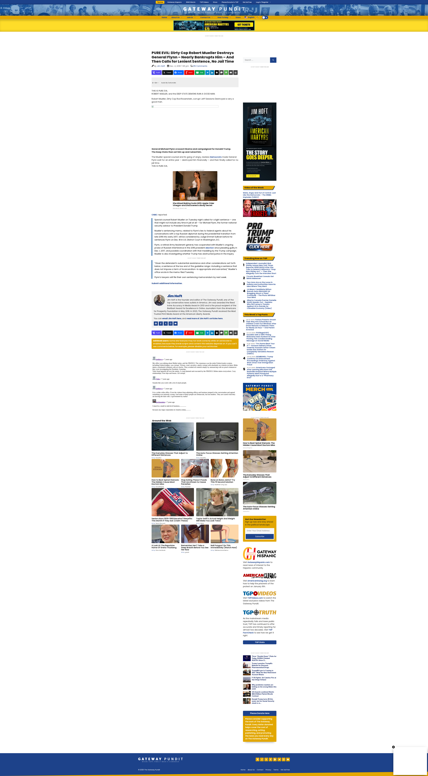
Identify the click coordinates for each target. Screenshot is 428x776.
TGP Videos (204, 2)
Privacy (268, 770)
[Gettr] (262, 759)
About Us (175, 17)
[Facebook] (270, 759)
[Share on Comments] (221, 72)
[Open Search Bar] (257, 17)
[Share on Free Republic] (217, 72)
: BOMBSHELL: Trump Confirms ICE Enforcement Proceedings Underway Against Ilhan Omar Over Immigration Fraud (261, 361)
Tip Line (160, 2)
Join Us (190, 17)
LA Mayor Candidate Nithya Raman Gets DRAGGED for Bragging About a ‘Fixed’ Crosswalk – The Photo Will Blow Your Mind (261, 293)
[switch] (265, 17)
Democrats (216, 157)
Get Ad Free (247, 2)
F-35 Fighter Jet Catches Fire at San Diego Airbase (264, 679)
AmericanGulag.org (257, 580)
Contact (260, 770)
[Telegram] (279, 759)
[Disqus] (195, 383)
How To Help (223, 17)
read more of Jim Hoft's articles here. (205, 318)
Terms (275, 770)
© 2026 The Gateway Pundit (149, 770)
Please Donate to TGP (230, 2)
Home (164, 17)
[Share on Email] (231, 72)
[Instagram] (283, 759)
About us (251, 770)
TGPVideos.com (255, 598)
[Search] (273, 60)
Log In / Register (262, 2)
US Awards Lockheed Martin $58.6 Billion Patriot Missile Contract (263, 694)
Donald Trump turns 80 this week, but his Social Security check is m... (263, 701)
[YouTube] (288, 759)
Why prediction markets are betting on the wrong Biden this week (264, 687)
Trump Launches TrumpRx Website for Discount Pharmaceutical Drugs (262, 665)
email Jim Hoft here (171, 318)
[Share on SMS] (226, 72)
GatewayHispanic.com (258, 562)
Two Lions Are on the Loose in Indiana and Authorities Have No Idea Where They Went (261, 284)
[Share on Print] (235, 72)
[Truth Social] (257, 759)
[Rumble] (275, 759)
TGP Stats (260, 642)
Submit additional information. (167, 283)
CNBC (154, 214)
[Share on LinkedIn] (212, 72)
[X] (266, 759)
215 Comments (200, 66)
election (210, 247)
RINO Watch (190, 2)
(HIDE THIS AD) (219, 36)
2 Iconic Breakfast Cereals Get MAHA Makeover (260, 277)
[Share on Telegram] (207, 72)
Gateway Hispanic (174, 2)
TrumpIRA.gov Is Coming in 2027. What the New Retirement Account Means (264, 672)
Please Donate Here (259, 713)
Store (215, 2)
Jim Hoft (174, 296)
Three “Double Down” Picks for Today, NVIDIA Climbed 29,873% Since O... (264, 658)
